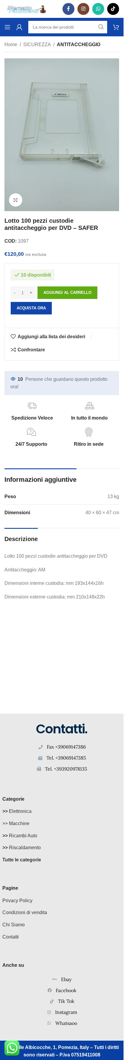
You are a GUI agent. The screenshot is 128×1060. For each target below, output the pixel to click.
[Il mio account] (19, 27)
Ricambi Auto (19, 835)
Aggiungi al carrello (67, 292)
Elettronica (17, 811)
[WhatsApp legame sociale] (98, 9)
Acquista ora (31, 308)
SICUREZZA (37, 44)
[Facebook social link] (68, 9)
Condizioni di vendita (24, 912)
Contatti (10, 936)
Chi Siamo (13, 924)
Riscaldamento (21, 847)
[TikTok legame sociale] (113, 9)
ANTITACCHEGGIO (78, 44)
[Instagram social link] (83, 9)
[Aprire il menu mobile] (7, 27)
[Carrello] (116, 27)
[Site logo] (26, 8)
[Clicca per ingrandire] (15, 200)
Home (10, 44)
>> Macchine (15, 823)
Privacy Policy (17, 900)
